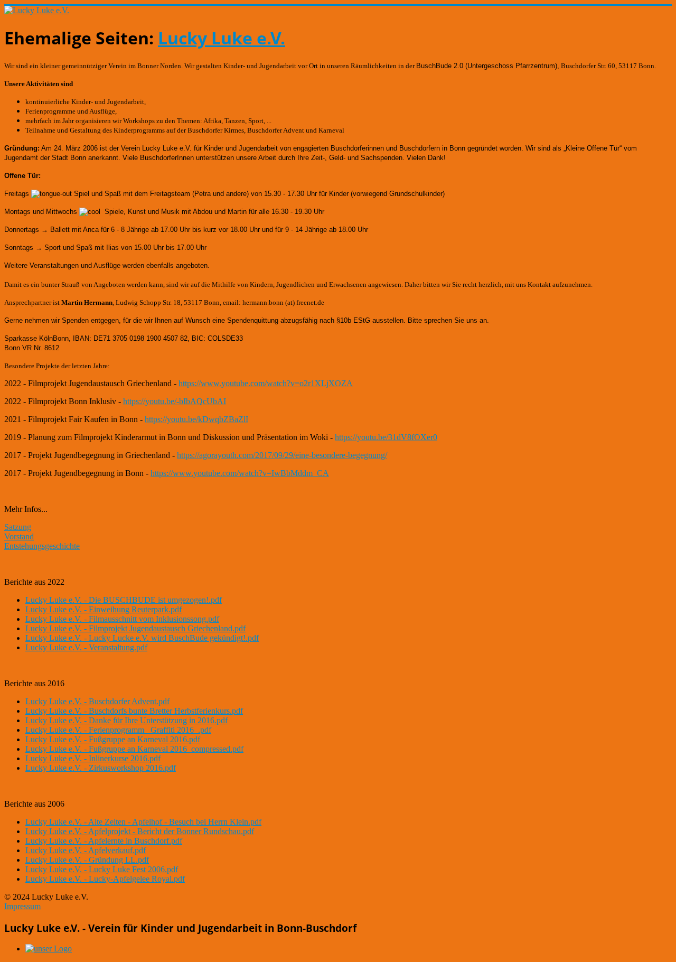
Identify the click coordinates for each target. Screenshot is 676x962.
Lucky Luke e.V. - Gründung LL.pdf (87, 859)
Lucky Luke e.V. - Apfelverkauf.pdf (85, 850)
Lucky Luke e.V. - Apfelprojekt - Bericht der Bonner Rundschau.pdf (139, 831)
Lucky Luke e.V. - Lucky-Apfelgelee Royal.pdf (105, 878)
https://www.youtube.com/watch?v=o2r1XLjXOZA (266, 383)
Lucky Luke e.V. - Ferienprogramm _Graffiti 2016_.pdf (118, 729)
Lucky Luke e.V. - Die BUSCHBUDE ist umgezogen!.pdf (123, 599)
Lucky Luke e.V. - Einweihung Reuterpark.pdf (103, 609)
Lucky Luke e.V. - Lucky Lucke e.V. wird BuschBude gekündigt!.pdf (142, 637)
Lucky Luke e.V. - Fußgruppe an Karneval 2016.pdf (112, 739)
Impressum (22, 906)
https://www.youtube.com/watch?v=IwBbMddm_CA (240, 473)
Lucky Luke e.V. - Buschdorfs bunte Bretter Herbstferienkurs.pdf (134, 710)
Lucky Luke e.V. (221, 37)
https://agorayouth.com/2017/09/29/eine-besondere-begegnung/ (282, 455)
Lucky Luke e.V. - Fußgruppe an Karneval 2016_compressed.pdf (134, 748)
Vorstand (19, 536)
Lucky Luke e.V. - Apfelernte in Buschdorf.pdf (103, 840)
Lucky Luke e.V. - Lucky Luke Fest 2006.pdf (101, 869)
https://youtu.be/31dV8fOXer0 (386, 437)
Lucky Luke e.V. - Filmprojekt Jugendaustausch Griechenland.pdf (135, 628)
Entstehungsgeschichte (42, 545)
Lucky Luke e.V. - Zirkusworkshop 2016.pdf (100, 767)
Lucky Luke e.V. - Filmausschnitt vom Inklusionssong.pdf (122, 618)
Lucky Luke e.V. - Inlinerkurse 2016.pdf (93, 758)
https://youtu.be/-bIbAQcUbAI (174, 401)
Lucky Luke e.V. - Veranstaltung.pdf (86, 647)
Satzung (17, 526)
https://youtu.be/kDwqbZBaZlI (196, 419)
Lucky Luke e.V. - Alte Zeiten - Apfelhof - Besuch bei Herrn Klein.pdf (143, 821)
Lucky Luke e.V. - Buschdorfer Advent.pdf (97, 701)
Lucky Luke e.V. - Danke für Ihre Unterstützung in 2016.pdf (126, 720)
